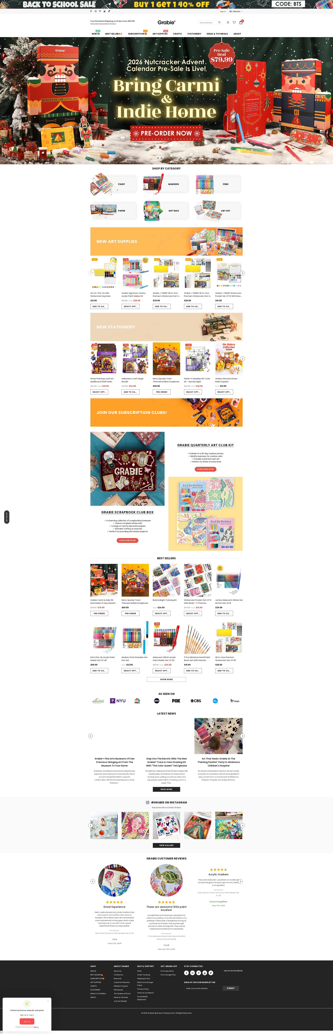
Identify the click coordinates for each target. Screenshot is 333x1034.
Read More (166, 789)
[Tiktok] (109, 11)
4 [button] (168, 158)
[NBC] (137, 700)
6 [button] (175, 158)
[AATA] (98, 700)
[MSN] (235, 700)
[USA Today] (215, 700)
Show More (166, 679)
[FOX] (176, 700)
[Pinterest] (101, 11)
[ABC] (157, 700)
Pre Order (161, 392)
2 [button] (161, 158)
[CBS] (196, 700)
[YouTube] (105, 11)
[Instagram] (96, 11)
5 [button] (171, 158)
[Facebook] (92, 11)
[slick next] (296, 98)
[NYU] (118, 700)
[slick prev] (36, 98)
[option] (166, 100)
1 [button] (158, 158)
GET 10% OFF (7, 517)
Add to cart (99, 306)
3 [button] (165, 158)
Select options (131, 306)
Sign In (223, 11)
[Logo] (166, 22)
